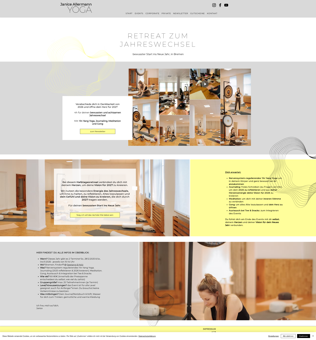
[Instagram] (214, 5)
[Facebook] (220, 5)
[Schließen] (313, 336)
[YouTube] (226, 5)
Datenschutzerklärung (147, 336)
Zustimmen (303, 336)
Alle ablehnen (288, 336)
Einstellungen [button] (273, 336)
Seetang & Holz (75, 264)
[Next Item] (246, 107)
